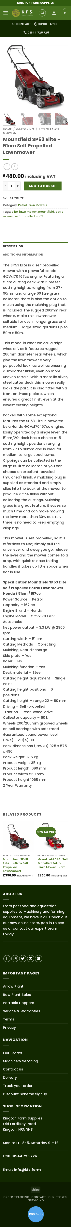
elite (15, 212)
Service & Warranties (21, 1011)
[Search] (42, 12)
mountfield (46, 212)
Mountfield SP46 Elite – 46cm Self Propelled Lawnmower (15, 865)
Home (7, 129)
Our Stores (12, 1052)
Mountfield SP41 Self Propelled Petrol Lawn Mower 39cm (52, 863)
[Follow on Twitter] (22, 958)
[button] (5, 13)
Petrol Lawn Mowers (32, 205)
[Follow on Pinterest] (38, 958)
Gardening (25, 129)
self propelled (24, 216)
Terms (8, 1019)
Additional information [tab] (23, 255)
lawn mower (28, 212)
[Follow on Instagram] (15, 958)
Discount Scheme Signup (25, 1094)
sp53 (39, 216)
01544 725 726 (24, 1156)
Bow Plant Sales (17, 994)
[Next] (61, 77)
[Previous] (9, 77)
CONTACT (38, 1197)
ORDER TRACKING (16, 1197)
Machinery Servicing (20, 1061)
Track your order (18, 1085)
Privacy (9, 1027)
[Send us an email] (30, 958)
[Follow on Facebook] (7, 958)
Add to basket (42, 186)
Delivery (10, 1077)
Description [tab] (13, 246)
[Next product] (7, 166)
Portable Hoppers (18, 1002)
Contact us (13, 1069)
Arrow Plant (13, 986)
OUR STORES (57, 1197)
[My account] (54, 13)
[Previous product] (14, 166)
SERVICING (36, 1200)
